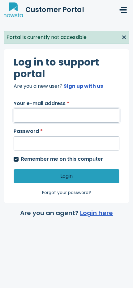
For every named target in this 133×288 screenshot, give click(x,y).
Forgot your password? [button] (66, 192)
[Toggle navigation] (123, 9)
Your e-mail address (41, 103)
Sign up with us (83, 86)
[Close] (124, 36)
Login (66, 176)
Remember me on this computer (62, 159)
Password (28, 131)
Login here (96, 213)
